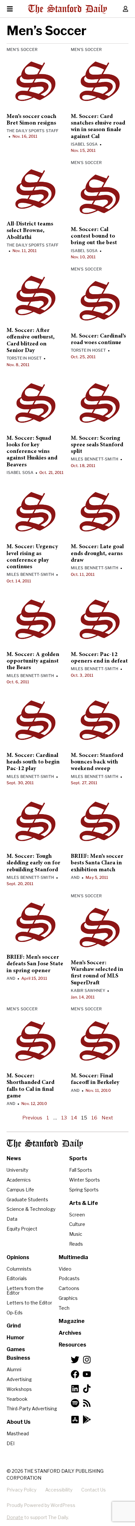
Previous (32, 1118)
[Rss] (87, 1403)
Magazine (72, 1321)
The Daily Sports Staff (32, 130)
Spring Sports (84, 1189)
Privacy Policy (21, 1489)
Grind (14, 1326)
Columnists (19, 1269)
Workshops (19, 1389)
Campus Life (20, 1189)
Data (12, 1219)
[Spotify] (75, 1403)
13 (64, 1118)
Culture (77, 1224)
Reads (76, 1244)
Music (75, 1234)
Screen (77, 1214)
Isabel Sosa (84, 144)
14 (74, 1118)
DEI (10, 1443)
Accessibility (58, 1489)
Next (107, 1118)
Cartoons (69, 1288)
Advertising (19, 1379)
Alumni (14, 1369)
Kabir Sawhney (88, 990)
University (17, 1170)
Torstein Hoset (24, 358)
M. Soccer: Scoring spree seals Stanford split (97, 445)
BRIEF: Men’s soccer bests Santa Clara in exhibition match (97, 863)
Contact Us (93, 1489)
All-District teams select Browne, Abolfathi (30, 231)
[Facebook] (75, 1374)
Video (65, 1269)
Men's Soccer (22, 49)
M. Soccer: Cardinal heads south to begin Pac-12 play (33, 762)
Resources (72, 1345)
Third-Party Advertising (32, 1408)
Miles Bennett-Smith (94, 459)
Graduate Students (27, 1199)
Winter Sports (84, 1180)
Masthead (18, 1433)
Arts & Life (83, 1203)
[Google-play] (87, 1419)
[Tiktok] (87, 1388)
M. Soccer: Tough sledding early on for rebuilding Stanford (33, 863)
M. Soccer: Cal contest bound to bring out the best (94, 236)
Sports (78, 1158)
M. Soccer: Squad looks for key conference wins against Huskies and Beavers (32, 451)
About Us (18, 1422)
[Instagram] (87, 1359)
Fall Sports (80, 1170)
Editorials (17, 1278)
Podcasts (69, 1278)
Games (16, 1349)
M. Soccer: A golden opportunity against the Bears (33, 661)
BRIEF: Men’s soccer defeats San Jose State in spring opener (35, 964)
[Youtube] (87, 1374)
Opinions (18, 1257)
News (14, 1158)
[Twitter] (75, 1359)
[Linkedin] (75, 1388)
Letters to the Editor (29, 1302)
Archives (70, 1333)
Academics (19, 1180)
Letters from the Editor (25, 1290)
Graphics (68, 1298)
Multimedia (73, 1257)
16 (94, 1118)
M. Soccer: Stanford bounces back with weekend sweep (97, 762)
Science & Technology (31, 1209)
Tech (64, 1308)
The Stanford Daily (45, 1143)
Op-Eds (15, 1312)
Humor (15, 1337)
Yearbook (17, 1399)
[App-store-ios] (75, 1419)
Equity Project (22, 1229)
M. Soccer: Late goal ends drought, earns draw (97, 553)
